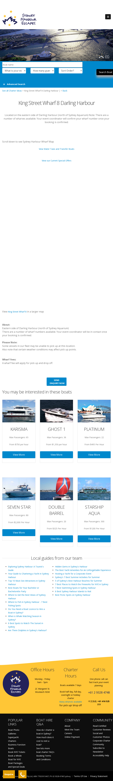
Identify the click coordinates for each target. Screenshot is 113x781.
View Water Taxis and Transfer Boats (56, 149)
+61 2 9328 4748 (99, 692)
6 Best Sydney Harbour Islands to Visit (73, 591)
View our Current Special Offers (56, 160)
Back (65, 90)
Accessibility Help (101, 755)
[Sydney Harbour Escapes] (19, 18)
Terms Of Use (80, 776)
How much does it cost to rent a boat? (45, 741)
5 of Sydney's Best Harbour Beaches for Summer (78, 580)
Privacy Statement (99, 776)
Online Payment (72, 737)
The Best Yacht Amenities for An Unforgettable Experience (83, 570)
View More (19, 454)
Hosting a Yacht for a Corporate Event (73, 573)
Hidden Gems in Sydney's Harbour (71, 566)
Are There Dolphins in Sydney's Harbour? (27, 630)
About (67, 725)
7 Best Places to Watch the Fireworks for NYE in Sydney (81, 584)
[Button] (108, 16)
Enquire (9, 774)
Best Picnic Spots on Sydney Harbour (72, 594)
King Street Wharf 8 (17, 311)
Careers (68, 733)
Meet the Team (72, 729)
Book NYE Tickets (16, 752)
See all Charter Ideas (12, 90)
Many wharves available (70, 701)
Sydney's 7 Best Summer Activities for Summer (77, 577)
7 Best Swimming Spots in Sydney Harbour (75, 587)
